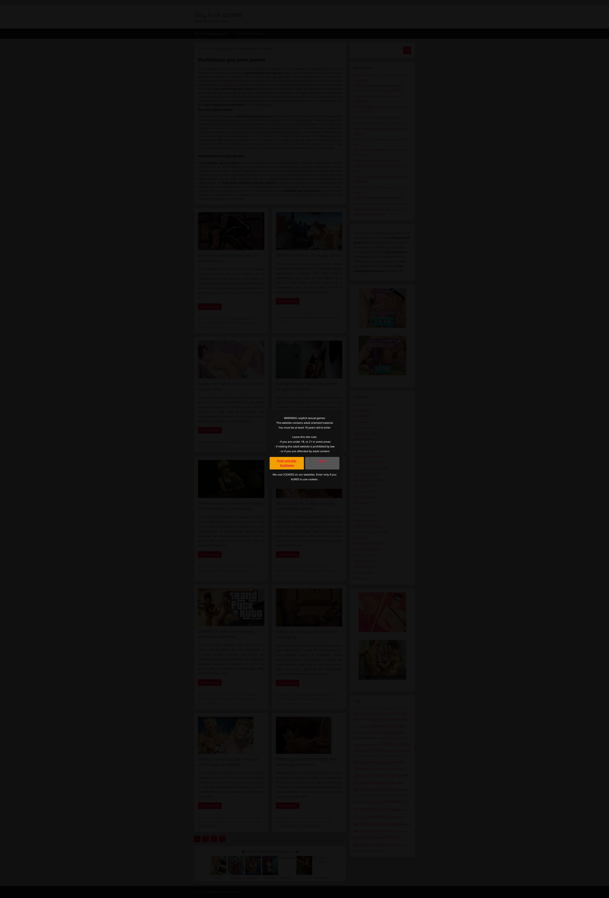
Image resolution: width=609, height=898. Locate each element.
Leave (322, 461)
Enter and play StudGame (286, 463)
